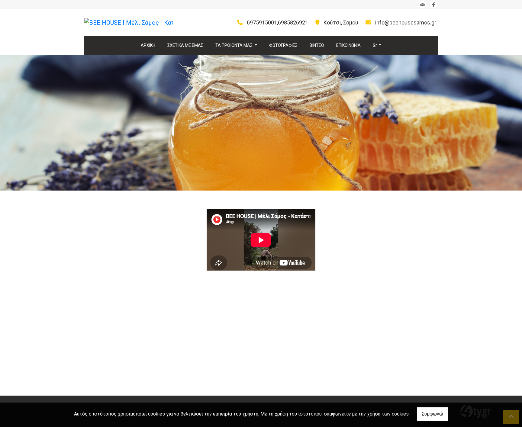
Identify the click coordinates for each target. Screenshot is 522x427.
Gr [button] (375, 45)
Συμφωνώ (432, 414)
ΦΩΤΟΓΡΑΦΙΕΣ (283, 45)
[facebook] (433, 5)
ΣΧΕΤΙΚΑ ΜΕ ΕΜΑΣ (185, 45)
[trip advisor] (422, 5)
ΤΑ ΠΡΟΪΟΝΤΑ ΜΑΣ (234, 45)
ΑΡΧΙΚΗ (148, 45)
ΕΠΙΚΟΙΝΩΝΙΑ (348, 45)
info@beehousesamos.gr (405, 22)
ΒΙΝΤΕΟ (317, 45)
